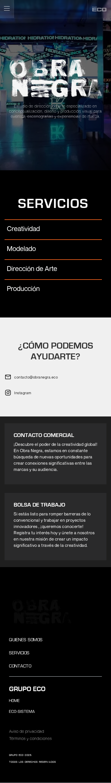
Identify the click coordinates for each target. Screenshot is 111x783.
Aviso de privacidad (26, 732)
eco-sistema (22, 712)
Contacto (20, 666)
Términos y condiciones (30, 739)
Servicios (19, 653)
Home (14, 701)
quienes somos (26, 640)
